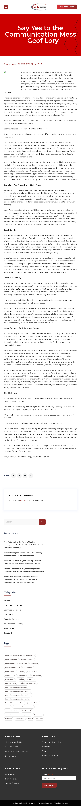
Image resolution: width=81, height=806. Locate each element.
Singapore (38, 715)
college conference (12, 667)
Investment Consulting (13, 624)
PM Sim (30, 679)
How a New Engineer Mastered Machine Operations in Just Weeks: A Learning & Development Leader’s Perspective (21, 579)
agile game (30, 655)
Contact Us (10, 774)
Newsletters (9, 629)
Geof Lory (31, 671)
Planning (20, 679)
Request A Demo (66, 7)
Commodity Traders (12, 610)
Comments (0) (27, 64)
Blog (44, 751)
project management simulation (17, 691)
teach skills (20, 719)
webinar (39, 719)
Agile (7, 655)
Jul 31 (40, 64)
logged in (24, 500)
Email (48, 774)
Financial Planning (11, 619)
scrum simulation (12, 711)
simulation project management (17, 715)
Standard (8, 633)
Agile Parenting (11, 659)
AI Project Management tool (16, 663)
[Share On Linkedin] (25, 475)
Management (24, 675)
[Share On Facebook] (13, 475)
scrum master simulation (23, 707)
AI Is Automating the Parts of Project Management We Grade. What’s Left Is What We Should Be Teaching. (24, 545)
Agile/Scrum (17, 655)
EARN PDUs (9, 671)
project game (10, 683)
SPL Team (12, 64)
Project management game (16, 687)
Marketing (37, 675)
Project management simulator (17, 699)
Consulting (28, 667)
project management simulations (18, 695)
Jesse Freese (10, 675)
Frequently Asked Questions (54, 742)
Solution (8, 719)
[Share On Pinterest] (30, 475)
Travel (30, 719)
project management (28, 683)
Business (34, 663)
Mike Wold (9, 679)
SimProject (26, 711)
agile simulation (27, 659)
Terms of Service (12, 783)
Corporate (8, 615)
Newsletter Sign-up (50, 756)
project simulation (31, 703)
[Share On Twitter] (19, 475)
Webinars (46, 747)
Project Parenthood (13, 703)
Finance (21, 671)
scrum (7, 707)
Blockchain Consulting (13, 605)
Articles (7, 601)
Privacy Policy (11, 779)
